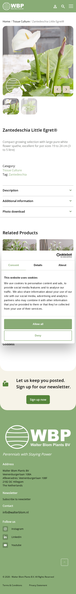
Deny (38, 335)
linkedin (16, 537)
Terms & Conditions (12, 585)
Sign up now (38, 400)
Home (6, 21)
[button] (66, 89)
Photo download (14, 211)
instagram (17, 528)
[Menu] (71, 6)
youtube (16, 545)
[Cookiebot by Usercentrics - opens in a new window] (56, 255)
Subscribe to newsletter (17, 499)
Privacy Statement (38, 585)
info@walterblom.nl (16, 512)
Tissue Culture (21, 21)
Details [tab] (38, 265)
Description (10, 190)
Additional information (18, 201)
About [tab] (62, 265)
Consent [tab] (13, 265)
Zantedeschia (18, 174)
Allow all (38, 323)
